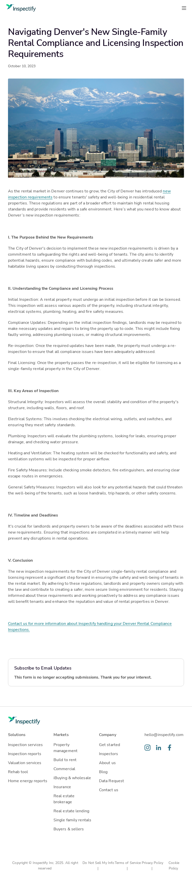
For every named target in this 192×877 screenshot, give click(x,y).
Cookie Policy (173, 865)
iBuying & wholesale (72, 777)
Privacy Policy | (152, 865)
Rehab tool (18, 771)
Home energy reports (27, 780)
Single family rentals (72, 819)
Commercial (64, 768)
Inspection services (25, 744)
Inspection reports (24, 753)
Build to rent (65, 759)
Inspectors (108, 753)
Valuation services (24, 762)
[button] (28, 737)
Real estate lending (71, 810)
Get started (109, 744)
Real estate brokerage (64, 798)
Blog (103, 771)
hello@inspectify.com (164, 734)
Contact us (108, 789)
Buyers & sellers (69, 828)
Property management (66, 747)
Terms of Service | (128, 865)
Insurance (62, 786)
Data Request (111, 780)
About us (107, 762)
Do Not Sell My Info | (98, 865)
